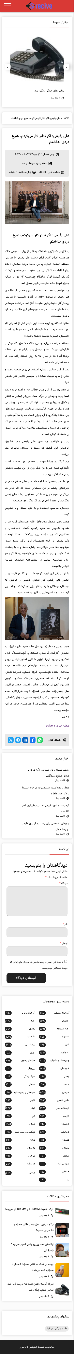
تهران (21, 1053)
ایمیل (63, 943)
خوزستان (54, 1069)
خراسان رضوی (20, 1061)
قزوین (54, 1116)
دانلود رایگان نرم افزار (57, 1329)
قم (21, 1116)
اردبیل (20, 1029)
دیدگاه (63, 883)
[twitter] (11, 740)
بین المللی (20, 1045)
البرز (54, 1045)
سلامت (55, 1084)
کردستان (54, 1124)
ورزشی (20, 1173)
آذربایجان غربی (20, 1013)
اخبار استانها (54, 1029)
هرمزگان (20, 1164)
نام (65, 924)
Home (66, 118)
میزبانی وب (55, 1164)
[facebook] (33, 740)
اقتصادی (20, 1037)
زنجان (54, 1076)
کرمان (20, 1124)
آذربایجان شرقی (54, 1013)
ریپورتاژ (21, 1069)
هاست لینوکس (36, 1347)
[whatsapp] (40, 740)
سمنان (20, 1084)
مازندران (20, 1148)
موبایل (20, 1156)
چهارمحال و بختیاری (54, 1061)
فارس (20, 1100)
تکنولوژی (54, 1053)
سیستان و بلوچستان (21, 1092)
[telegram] (18, 740)
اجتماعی (54, 1021)
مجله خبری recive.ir (57, 726)
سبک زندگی (20, 1076)
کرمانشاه (54, 1132)
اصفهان (54, 1037)
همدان (54, 1172)
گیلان (20, 1140)
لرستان (54, 1148)
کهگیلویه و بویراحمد (21, 1132)
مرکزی (55, 1156)
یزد (54, 1180)
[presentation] (66, 67)
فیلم (20, 1108)
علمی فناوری (54, 1100)
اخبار (20, 1021)
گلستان (55, 1140)
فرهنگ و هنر (28, 163)
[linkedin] (25, 740)
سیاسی (54, 1092)
